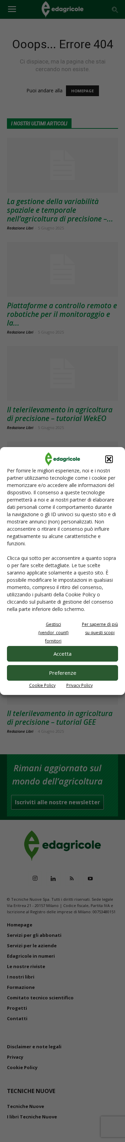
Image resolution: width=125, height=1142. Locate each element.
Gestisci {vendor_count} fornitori (53, 632)
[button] (109, 459)
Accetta (62, 653)
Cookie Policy (42, 685)
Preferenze (62, 672)
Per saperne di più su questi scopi (100, 628)
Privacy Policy (79, 685)
